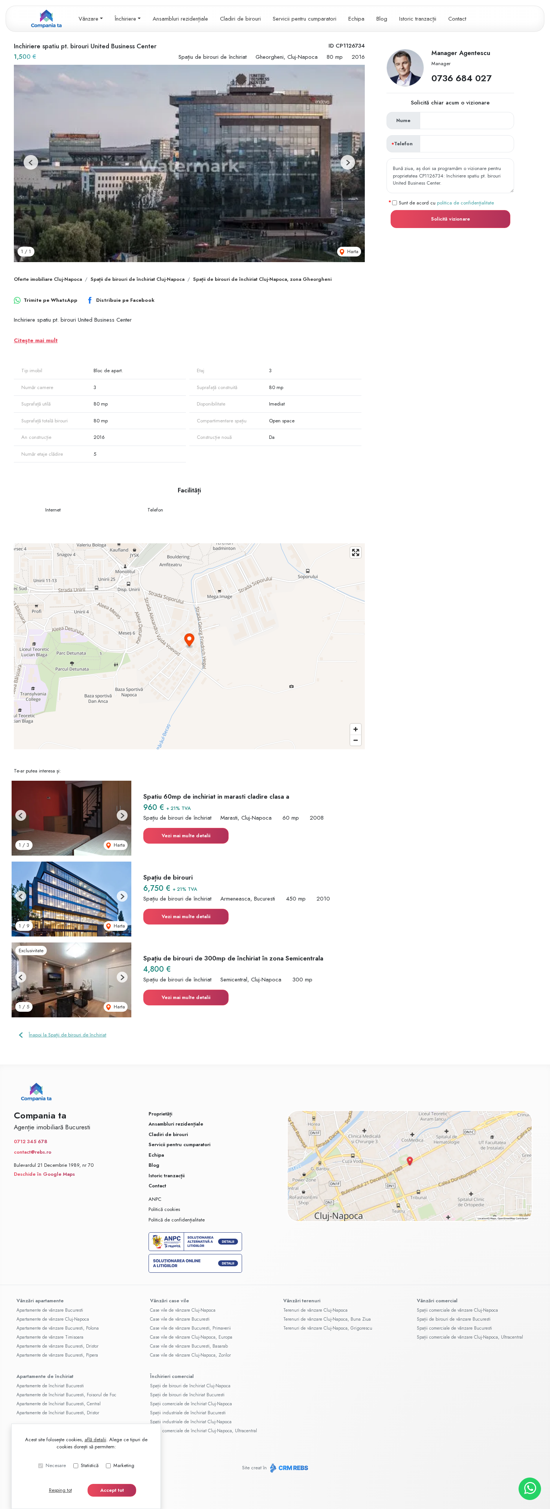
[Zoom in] (355, 729)
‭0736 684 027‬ (461, 78)
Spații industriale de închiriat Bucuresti (188, 1412)
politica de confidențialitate (465, 202)
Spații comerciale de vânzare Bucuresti (454, 1328)
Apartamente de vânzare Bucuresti (49, 1310)
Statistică (89, 1465)
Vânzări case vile (169, 1300)
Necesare (56, 1465)
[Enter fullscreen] (355, 552)
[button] (31, 162)
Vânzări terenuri (301, 1300)
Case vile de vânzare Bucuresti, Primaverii (190, 1328)
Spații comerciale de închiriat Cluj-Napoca (191, 1403)
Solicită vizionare (450, 218)
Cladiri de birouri (240, 19)
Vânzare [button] (88, 19)
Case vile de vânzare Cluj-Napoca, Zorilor (190, 1355)
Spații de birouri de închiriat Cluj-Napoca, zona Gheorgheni (262, 279)
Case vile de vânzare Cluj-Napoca (183, 1310)
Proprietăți (160, 1113)
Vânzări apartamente (40, 1300)
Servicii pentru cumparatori (304, 19)
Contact (457, 19)
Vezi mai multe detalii (186, 835)
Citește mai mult (36, 340)
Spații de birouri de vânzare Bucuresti (454, 1319)
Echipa (356, 19)
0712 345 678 (30, 1141)
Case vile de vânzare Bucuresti (180, 1319)
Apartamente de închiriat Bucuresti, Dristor (57, 1412)
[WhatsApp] (530, 1489)
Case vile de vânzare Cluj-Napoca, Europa (191, 1337)
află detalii (95, 1439)
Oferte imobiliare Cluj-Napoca (48, 279)
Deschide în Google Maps (44, 1174)
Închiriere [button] (125, 19)
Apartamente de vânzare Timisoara (49, 1337)
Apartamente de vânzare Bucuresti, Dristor (57, 1346)
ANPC (155, 1199)
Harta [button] (352, 251)
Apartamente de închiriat (44, 1376)
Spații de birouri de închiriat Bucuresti (187, 1394)
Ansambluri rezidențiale (180, 19)
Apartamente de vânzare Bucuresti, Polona (57, 1328)
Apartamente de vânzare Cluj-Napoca (52, 1319)
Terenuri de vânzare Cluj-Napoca (315, 1310)
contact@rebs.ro (32, 1152)
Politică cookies (164, 1209)
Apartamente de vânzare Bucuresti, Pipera (57, 1355)
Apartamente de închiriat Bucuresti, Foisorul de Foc (66, 1394)
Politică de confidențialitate (177, 1219)
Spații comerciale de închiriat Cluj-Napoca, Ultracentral (203, 1430)
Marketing (123, 1465)
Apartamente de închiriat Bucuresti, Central (58, 1403)
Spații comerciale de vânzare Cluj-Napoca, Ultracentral (470, 1337)
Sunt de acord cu (446, 202)
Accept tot (112, 1490)
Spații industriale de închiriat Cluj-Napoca (191, 1421)
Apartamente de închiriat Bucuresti (50, 1385)
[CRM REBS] (288, 1468)
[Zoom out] (355, 740)
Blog (381, 19)
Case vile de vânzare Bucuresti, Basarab (189, 1346)
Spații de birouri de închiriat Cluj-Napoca (137, 279)
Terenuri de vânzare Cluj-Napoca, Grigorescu (327, 1328)
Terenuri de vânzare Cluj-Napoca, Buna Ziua (327, 1319)
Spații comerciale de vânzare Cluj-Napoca (457, 1310)
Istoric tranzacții (417, 19)
